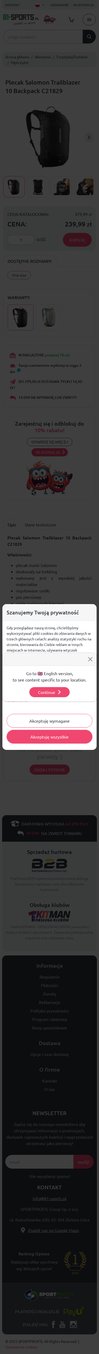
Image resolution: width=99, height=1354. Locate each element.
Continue (46, 692)
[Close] (90, 659)
